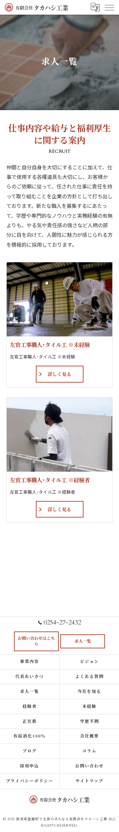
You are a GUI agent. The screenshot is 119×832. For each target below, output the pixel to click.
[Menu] (109, 7)
